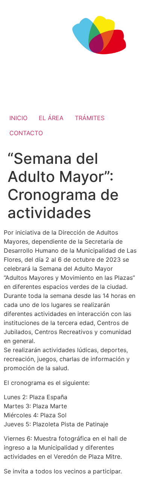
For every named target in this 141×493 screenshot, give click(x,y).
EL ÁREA (51, 118)
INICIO (18, 118)
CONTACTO (26, 133)
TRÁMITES (90, 118)
